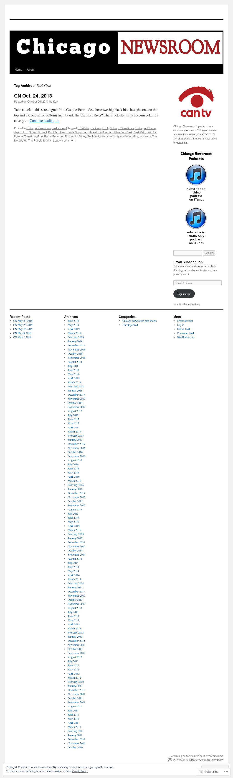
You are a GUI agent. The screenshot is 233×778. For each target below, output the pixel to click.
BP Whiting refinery (89, 128)
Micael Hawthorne (100, 132)
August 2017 (75, 411)
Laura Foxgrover (77, 132)
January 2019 (75, 341)
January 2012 (75, 686)
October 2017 (75, 402)
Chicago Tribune (145, 128)
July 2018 (73, 366)
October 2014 (75, 550)
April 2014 (74, 575)
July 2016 (73, 464)
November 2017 (76, 398)
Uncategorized (130, 325)
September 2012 (76, 653)
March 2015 (74, 530)
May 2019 (73, 325)
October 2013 (75, 599)
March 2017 (74, 431)
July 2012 (73, 661)
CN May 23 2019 (23, 325)
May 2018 (73, 374)
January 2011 (75, 735)
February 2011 (76, 731)
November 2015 (76, 497)
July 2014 (73, 562)
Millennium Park (122, 132)
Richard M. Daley (75, 136)
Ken (55, 101)
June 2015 (73, 517)
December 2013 (76, 591)
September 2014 (76, 554)
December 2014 (76, 542)
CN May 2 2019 (22, 337)
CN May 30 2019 (23, 320)
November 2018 (76, 349)
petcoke (151, 132)
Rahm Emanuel (53, 136)
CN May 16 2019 (23, 329)
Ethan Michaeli (37, 132)
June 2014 (73, 567)
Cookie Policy (80, 771)
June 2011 (73, 714)
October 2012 (75, 649)
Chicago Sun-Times (122, 128)
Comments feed (185, 333)
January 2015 (75, 538)
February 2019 (76, 337)
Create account (185, 320)
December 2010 (76, 739)
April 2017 (74, 427)
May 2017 (73, 423)
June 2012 (73, 665)
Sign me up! (184, 294)
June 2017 (73, 419)
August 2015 (75, 509)
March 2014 (74, 579)
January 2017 (75, 439)
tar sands (145, 136)
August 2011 (75, 706)
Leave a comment (64, 140)
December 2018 (76, 345)
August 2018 (75, 361)
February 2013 (76, 632)
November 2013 (76, 595)
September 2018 (76, 357)
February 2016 (76, 485)
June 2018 (73, 370)
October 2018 (75, 353)
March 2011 (74, 727)
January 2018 (75, 390)
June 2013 (73, 616)
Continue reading (44, 120)
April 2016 (74, 476)
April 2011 (74, 722)
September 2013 (76, 603)
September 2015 (76, 505)
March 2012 (74, 677)
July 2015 (73, 513)
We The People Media (37, 140)
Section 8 (93, 136)
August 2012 (75, 657)
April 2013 (74, 624)
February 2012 (76, 681)
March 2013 (74, 628)
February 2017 (76, 435)
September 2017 (76, 407)
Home (18, 69)
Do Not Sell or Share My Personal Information (198, 759)
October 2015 (75, 501)
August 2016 (75, 460)
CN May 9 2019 (22, 333)
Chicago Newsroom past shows (46, 128)
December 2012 (76, 640)
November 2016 (76, 448)
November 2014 (76, 546)
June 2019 (73, 320)
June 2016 (73, 468)
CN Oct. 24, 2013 (33, 95)
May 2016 (73, 472)
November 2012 (76, 645)
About (31, 69)
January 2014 (75, 587)
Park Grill (139, 132)
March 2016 (74, 480)
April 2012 (74, 673)
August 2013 (75, 608)
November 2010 (76, 743)
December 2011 (76, 690)
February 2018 (76, 386)
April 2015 (74, 526)
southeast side (129, 136)
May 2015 (73, 521)
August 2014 (75, 558)
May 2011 (73, 718)
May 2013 (73, 620)
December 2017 (76, 394)
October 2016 (75, 452)
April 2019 (74, 329)
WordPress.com (185, 337)
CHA (105, 128)
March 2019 (74, 333)
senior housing (109, 136)
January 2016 (75, 489)
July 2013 (73, 612)
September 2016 (76, 456)
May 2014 (73, 571)
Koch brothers (57, 132)
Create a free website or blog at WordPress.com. (197, 755)
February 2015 (76, 534)
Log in (180, 325)
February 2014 (76, 583)
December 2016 (76, 444)
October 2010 (75, 747)
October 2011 (75, 698)
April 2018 (74, 378)
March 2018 (74, 382)
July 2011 (73, 710)
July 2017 (73, 415)
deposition (20, 132)
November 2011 (76, 694)
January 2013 (75, 636)
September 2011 (76, 702)
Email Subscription (188, 262)
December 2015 (76, 493)
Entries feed (183, 329)
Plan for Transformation (28, 136)
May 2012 (73, 669)
